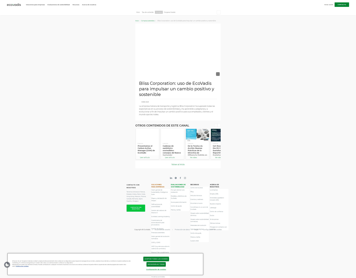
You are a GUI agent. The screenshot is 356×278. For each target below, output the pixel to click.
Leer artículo (145, 157)
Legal (196, 229)
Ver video (193, 157)
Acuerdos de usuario (162, 229)
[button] (7, 265)
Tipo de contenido (148, 12)
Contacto (342, 4)
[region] (105, 264)
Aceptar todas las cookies (156, 259)
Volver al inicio (178, 164)
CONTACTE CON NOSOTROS (135, 208)
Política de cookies (22, 266)
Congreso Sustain (169, 12)
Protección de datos (182, 229)
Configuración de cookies (212, 229)
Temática (159, 12)
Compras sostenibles (148, 21)
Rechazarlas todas (156, 264)
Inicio (138, 12)
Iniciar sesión (328, 4)
